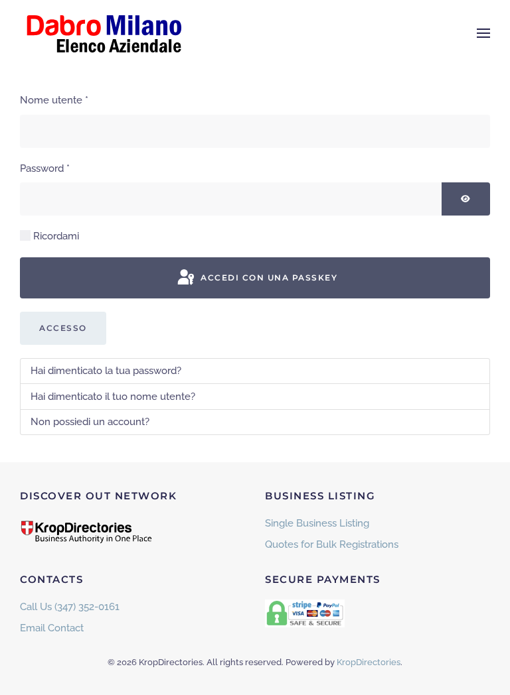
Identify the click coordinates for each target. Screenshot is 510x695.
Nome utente (54, 100)
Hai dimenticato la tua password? (106, 371)
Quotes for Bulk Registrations (331, 544)
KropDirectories (368, 662)
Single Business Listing (317, 523)
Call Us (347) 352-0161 (70, 607)
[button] (483, 33)
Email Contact (52, 628)
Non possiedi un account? (90, 422)
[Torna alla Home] (103, 33)
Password (45, 168)
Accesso (63, 328)
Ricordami (56, 236)
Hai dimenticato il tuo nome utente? (113, 397)
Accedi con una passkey (268, 278)
